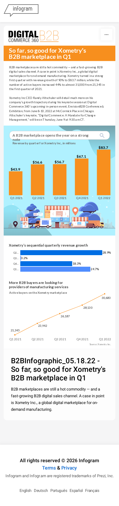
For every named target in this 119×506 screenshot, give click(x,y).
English (25, 490)
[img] (15, 183)
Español (76, 490)
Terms (49, 468)
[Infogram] (21, 11)
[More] (106, 34)
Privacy (69, 468)
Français (92, 490)
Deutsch (41, 490)
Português (58, 490)
